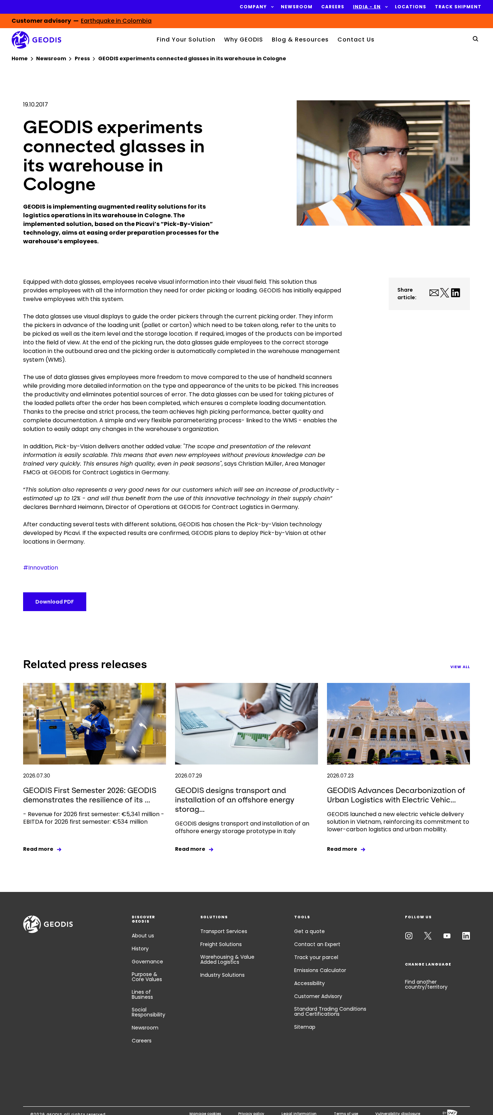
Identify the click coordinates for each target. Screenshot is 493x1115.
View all (460, 667)
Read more (38, 849)
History (140, 948)
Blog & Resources (300, 39)
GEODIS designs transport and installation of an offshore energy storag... (234, 799)
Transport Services (223, 931)
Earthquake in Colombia (116, 21)
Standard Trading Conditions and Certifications (330, 1011)
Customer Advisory (318, 996)
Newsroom (145, 1027)
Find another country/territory (426, 984)
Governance (147, 961)
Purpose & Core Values (147, 977)
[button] (253, 7)
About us (143, 935)
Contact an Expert (317, 944)
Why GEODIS (243, 39)
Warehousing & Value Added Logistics (227, 959)
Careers (142, 1040)
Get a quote (309, 931)
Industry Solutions (222, 974)
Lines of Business (142, 994)
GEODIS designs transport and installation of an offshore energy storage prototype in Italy (242, 827)
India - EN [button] (367, 7)
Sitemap (304, 1026)
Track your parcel (316, 957)
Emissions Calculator (320, 970)
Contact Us (356, 39)
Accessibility (309, 983)
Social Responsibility (148, 1012)
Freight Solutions (221, 944)
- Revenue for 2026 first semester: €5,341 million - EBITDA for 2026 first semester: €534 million (93, 818)
